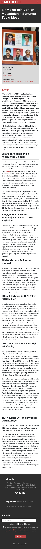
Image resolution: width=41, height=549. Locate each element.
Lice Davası (7, 76)
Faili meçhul (15, 81)
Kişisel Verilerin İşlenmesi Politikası (19, 506)
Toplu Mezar (28, 81)
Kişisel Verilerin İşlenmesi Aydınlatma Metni (16, 529)
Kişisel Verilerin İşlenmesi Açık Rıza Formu (18, 531)
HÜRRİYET (5, 90)
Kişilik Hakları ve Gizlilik (25, 502)
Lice (21, 81)
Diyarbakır (6, 81)
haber (7, 171)
